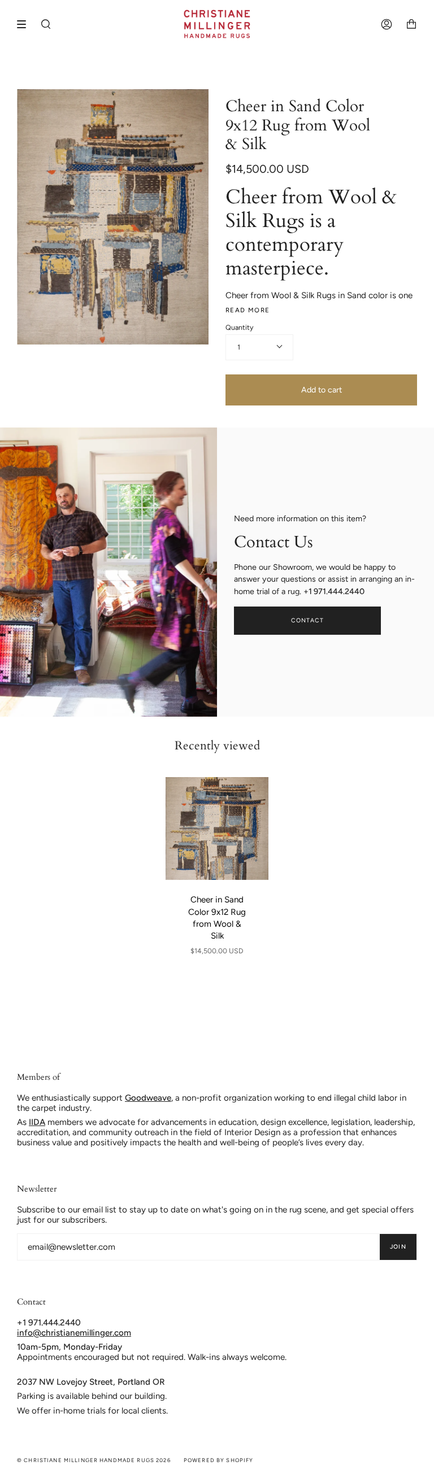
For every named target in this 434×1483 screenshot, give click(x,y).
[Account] (386, 24)
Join (398, 1246)
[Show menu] (25, 24)
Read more (247, 310)
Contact (307, 620)
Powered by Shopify (219, 1460)
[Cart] (411, 24)
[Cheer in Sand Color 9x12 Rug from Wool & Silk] (217, 828)
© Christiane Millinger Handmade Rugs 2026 (94, 1460)
